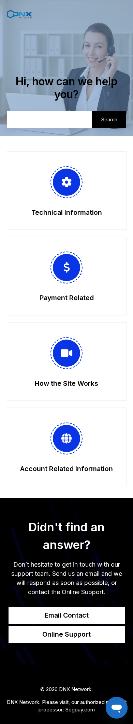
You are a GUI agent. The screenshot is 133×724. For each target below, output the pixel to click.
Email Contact (67, 615)
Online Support (66, 634)
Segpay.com (80, 709)
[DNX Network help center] (19, 14)
